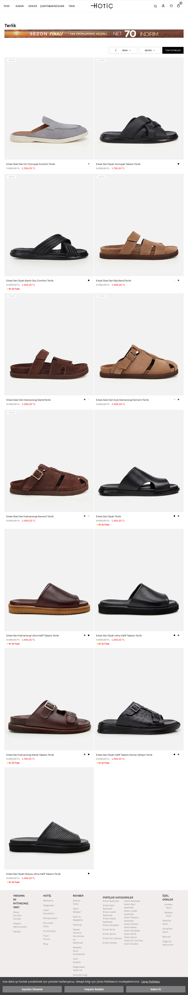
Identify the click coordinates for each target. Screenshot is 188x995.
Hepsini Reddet (94, 989)
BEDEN (148, 50)
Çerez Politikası (150, 981)
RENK (125, 50)
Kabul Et (156, 989)
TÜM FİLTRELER (172, 50)
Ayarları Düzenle (32, 989)
